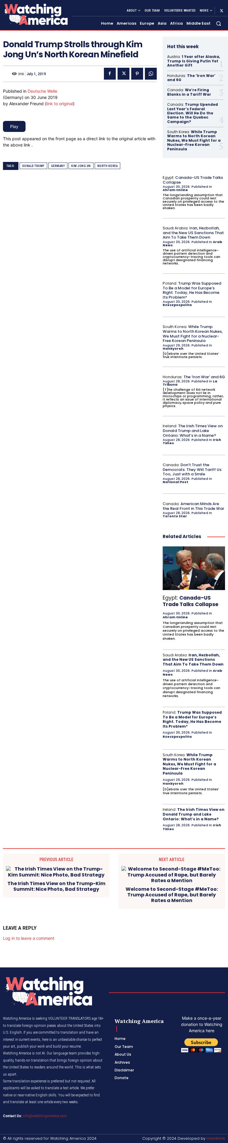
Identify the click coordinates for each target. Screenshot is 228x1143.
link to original (59, 103)
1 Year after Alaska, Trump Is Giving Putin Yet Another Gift (193, 61)
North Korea (107, 166)
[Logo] (35, 14)
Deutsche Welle (42, 91)
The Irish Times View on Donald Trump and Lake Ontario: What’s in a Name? (193, 430)
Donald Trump (33, 166)
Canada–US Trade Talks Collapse (193, 180)
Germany (58, 166)
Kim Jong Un (81, 166)
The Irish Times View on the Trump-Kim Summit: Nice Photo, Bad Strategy (56, 886)
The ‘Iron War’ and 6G (191, 77)
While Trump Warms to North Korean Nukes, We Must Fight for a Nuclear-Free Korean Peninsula (194, 140)
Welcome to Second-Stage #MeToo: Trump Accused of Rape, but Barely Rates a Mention (172, 895)
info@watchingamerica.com (45, 1116)
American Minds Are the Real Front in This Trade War (193, 506)
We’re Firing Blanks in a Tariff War (189, 92)
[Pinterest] (137, 74)
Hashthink (216, 1138)
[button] (218, 23)
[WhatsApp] (151, 74)
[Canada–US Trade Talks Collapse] (194, 568)
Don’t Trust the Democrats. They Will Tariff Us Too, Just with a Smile (192, 469)
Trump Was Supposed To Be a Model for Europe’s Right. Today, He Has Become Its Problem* (192, 290)
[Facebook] (110, 74)
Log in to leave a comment (28, 938)
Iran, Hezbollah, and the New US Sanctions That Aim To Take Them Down (193, 232)
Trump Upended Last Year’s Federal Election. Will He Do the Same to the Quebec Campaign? (192, 113)
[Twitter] (221, 10)
